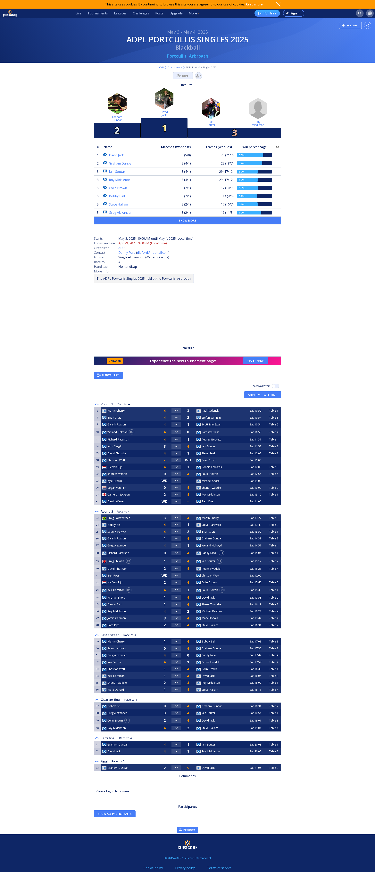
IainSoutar (211, 123)
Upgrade (176, 13)
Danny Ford (126, 252)
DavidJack (164, 113)
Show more (187, 220)
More (193, 13)
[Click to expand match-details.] (176, 410)
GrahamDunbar (117, 118)
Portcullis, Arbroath (187, 56)
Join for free (267, 13)
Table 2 (273, 424)
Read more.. (255, 4)
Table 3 (273, 417)
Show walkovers (261, 386)
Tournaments (98, 13)
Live (78, 13)
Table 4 (273, 432)
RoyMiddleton (258, 123)
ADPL (161, 67)
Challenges (141, 13)
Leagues (120, 13)
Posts (159, 13)
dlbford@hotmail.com (152, 252)
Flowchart (110, 375)
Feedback (189, 829)
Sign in (295, 13)
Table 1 (273, 410)
